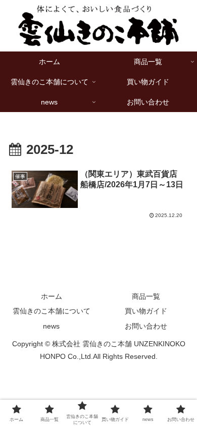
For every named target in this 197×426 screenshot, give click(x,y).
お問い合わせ (146, 326)
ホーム (51, 296)
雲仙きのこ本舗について (51, 311)
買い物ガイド (146, 311)
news (51, 326)
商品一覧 (146, 296)
